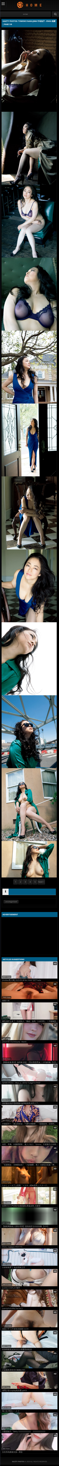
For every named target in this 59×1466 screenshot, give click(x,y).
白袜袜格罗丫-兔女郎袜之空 (13, 1267)
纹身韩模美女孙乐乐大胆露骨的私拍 (17, 1349)
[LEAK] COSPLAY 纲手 (11, 1288)
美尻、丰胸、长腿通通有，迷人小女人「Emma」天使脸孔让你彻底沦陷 (29, 1144)
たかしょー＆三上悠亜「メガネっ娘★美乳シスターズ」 (25, 1185)
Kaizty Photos (29, 5)
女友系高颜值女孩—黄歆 (12, 1452)
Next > (41, 881)
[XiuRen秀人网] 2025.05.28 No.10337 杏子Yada (21, 980)
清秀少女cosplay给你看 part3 (14, 1390)
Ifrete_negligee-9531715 (12, 1247)
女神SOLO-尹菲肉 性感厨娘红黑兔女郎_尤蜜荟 (21, 1206)
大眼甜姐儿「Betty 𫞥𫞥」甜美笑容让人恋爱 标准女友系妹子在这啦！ (23, 1431)
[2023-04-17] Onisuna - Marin (14, 1042)
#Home (25, 14)
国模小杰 (6, 1001)
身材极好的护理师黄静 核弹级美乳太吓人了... (20, 1103)
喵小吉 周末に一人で (10, 1411)
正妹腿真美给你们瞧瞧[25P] (13, 1370)
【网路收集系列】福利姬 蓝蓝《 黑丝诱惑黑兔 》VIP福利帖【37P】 (29, 1062)
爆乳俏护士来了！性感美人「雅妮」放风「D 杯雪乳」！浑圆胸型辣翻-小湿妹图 (29, 1021)
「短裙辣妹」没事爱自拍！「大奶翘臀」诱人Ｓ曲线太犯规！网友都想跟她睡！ (29, 1165)
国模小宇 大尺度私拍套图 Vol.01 (15, 1329)
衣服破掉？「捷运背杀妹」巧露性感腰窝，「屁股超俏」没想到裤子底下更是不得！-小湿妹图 (29, 1124)
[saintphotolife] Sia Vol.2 (12, 1308)
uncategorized (11, 901)
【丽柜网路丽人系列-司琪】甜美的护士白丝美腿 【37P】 (25, 1226)
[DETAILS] (5, 892)
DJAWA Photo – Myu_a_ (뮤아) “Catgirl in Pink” (21, 1083)
